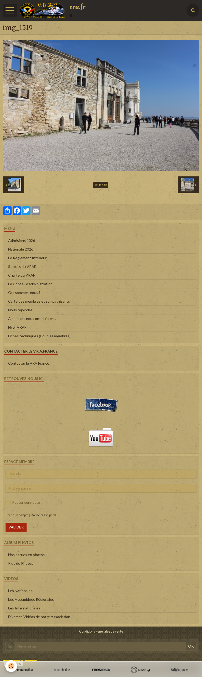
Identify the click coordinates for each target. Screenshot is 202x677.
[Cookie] (11, 666)
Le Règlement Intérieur (27, 258)
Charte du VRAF (21, 275)
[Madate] (61, 669)
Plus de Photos (20, 563)
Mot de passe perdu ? (45, 515)
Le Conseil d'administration (30, 284)
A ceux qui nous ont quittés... (32, 318)
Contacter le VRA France (28, 363)
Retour (101, 185)
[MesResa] (101, 669)
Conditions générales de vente (101, 631)
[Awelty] (140, 669)
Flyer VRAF (17, 327)
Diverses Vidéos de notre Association (39, 616)
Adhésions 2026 (21, 240)
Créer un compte (17, 515)
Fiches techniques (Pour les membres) (39, 336)
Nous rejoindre (20, 310)
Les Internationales (24, 608)
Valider (16, 527)
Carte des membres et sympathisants (39, 301)
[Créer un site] (22, 669)
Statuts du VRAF (22, 266)
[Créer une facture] (179, 669)
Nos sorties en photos (26, 554)
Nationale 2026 (20, 249)
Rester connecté (26, 502)
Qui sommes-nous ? (24, 292)
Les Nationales (20, 590)
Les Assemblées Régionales (31, 599)
